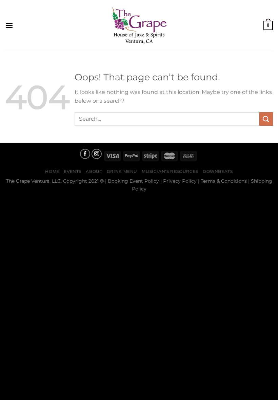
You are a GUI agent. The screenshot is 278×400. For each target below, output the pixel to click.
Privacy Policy (180, 181)
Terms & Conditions (224, 181)
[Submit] (266, 118)
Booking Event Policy (133, 181)
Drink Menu (122, 171)
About (94, 171)
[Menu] (9, 25)
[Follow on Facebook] (85, 154)
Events (72, 171)
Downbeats (218, 171)
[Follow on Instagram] (97, 154)
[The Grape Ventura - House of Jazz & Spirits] (139, 25)
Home (52, 171)
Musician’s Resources (170, 171)
